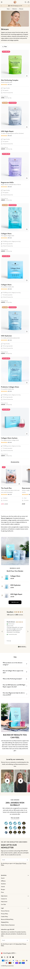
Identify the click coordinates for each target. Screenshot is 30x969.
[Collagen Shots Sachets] (15, 422)
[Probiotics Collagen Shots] (15, 371)
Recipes (3, 889)
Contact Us (4, 898)
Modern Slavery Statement (8, 925)
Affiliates (3, 881)
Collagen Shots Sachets (9, 438)
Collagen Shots (6, 234)
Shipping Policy (5, 922)
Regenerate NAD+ (7, 182)
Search (2, 878)
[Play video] (7, 781)
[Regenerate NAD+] (15, 166)
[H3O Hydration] (15, 319)
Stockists (3, 883)
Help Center (4, 901)
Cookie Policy (4, 916)
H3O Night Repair (7, 131)
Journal (3, 886)
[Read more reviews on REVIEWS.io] (22, 647)
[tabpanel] (15, 486)
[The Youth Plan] (11, 475)
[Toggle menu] (1, 2)
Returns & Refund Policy (7, 919)
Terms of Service (5, 911)
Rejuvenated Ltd (9, 965)
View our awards (15, 817)
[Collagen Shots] (15, 217)
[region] (15, 631)
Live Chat (3, 904)
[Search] (25, 2)
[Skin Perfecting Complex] (15, 64)
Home (8, 9)
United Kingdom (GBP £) (9, 953)
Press (2, 892)
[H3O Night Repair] (15, 115)
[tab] (15, 462)
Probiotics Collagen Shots (10, 387)
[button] (15, 85)
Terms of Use (18, 863)
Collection (14, 9)
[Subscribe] (27, 859)
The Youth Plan (6, 488)
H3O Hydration (6, 336)
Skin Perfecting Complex (9, 80)
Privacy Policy (4, 913)
